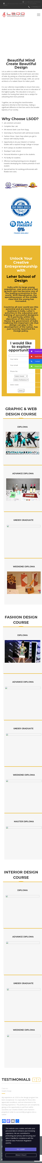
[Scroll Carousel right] (38, 1080)
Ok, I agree (21, 1149)
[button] (35, 351)
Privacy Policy (21, 1155)
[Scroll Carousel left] (34, 1080)
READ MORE (22, 460)
